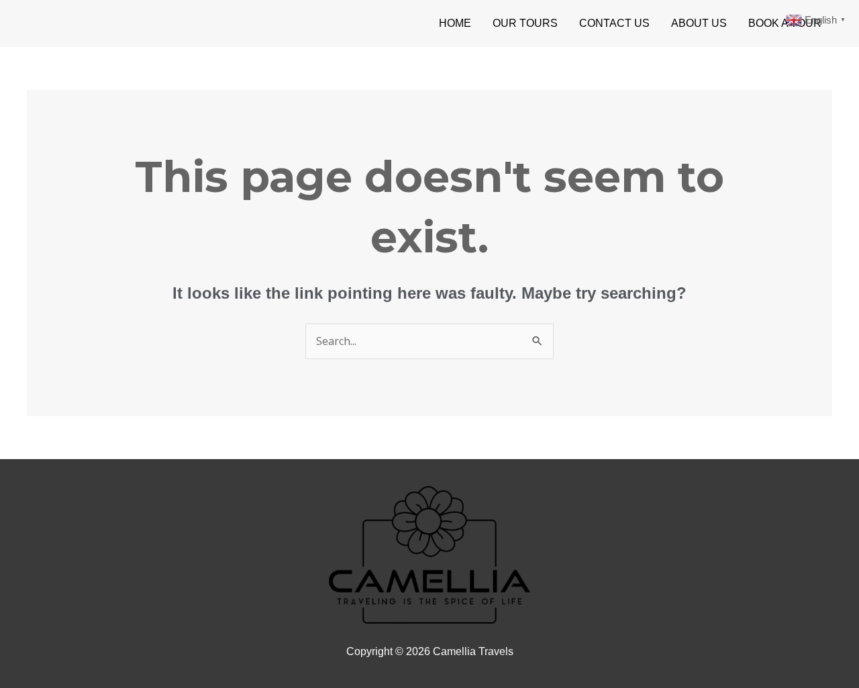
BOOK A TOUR (784, 23)
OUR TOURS (525, 23)
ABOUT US (699, 23)
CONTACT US (614, 23)
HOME (455, 23)
